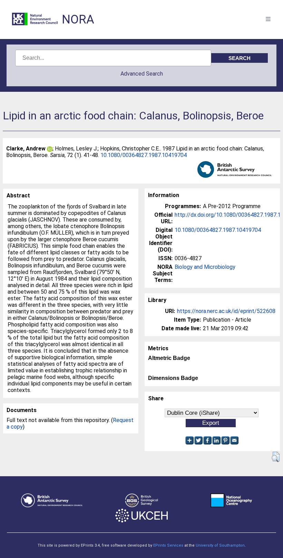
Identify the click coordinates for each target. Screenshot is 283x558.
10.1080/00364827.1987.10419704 (143, 155)
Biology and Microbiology (205, 267)
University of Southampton (220, 545)
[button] (276, 457)
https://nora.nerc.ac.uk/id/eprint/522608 (226, 311)
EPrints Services (168, 545)
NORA (78, 19)
